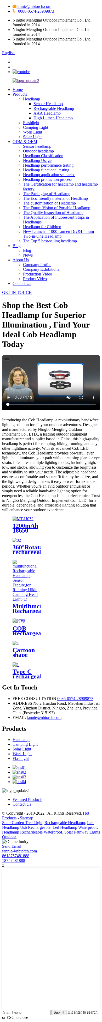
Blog (17, 245)
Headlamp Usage (37, 160)
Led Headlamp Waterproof (75, 827)
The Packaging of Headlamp (46, 193)
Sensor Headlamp (48, 103)
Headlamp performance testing (48, 165)
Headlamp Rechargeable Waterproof (32, 832)
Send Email (11, 846)
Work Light (32, 132)
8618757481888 (15, 856)
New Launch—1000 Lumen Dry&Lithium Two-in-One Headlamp (58, 233)
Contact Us (22, 283)
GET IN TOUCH (17, 292)
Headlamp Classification (43, 156)
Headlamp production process (47, 179)
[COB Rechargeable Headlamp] (19, 621)
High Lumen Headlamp (53, 118)
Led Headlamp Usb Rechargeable (48, 825)
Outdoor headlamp (38, 151)
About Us (21, 260)
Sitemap (26, 818)
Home (18, 89)
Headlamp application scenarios (49, 174)
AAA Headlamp (47, 113)
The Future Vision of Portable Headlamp (56, 208)
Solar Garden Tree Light (22, 822)
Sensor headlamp (37, 146)
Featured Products (27, 799)
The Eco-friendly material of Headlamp (55, 198)
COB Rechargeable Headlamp (31, 633)
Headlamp (31, 99)
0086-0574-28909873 (75, 698)
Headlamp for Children (42, 226)
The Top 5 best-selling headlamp (50, 241)
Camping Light (35, 127)
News (28, 255)
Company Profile (37, 264)
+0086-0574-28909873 (35, 11)
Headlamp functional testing (46, 170)
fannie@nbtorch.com (33, 6)
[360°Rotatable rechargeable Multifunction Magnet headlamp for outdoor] (17, 540)
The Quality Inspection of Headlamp (53, 212)
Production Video (37, 274)
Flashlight (31, 122)
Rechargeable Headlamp (53, 108)
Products (20, 94)
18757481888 (13, 860)
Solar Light (32, 137)
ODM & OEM (25, 141)
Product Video (35, 279)
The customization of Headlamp (49, 203)
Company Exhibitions (41, 269)
